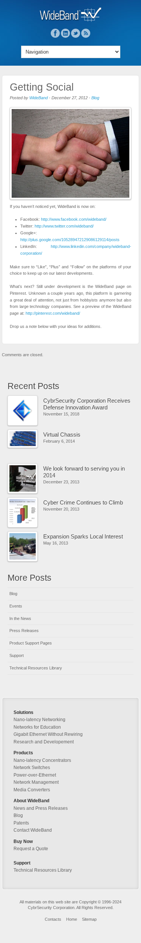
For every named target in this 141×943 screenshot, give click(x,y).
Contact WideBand (33, 830)
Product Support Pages (30, 643)
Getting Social (42, 87)
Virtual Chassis (61, 434)
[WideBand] (70, 20)
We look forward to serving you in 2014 (84, 471)
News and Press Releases (41, 808)
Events (15, 606)
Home (71, 919)
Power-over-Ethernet (35, 775)
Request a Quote (31, 848)
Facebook (55, 33)
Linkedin (65, 33)
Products (23, 752)
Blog (95, 97)
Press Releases (24, 630)
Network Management (36, 782)
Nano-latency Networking (39, 719)
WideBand (38, 97)
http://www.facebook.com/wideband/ (73, 219)
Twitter (75, 33)
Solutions (23, 712)
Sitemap (89, 919)
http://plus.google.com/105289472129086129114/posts (70, 239)
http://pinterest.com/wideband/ (53, 313)
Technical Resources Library (35, 668)
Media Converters (32, 789)
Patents (21, 823)
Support (16, 655)
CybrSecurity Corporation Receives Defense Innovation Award (86, 404)
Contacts (53, 919)
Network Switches (32, 767)
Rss (85, 33)
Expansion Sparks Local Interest (83, 536)
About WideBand (31, 800)
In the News (20, 618)
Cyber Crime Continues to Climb (83, 502)
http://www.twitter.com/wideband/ (64, 226)
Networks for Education (37, 727)
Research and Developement (44, 742)
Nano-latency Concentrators (42, 760)
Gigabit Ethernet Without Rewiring (48, 734)
